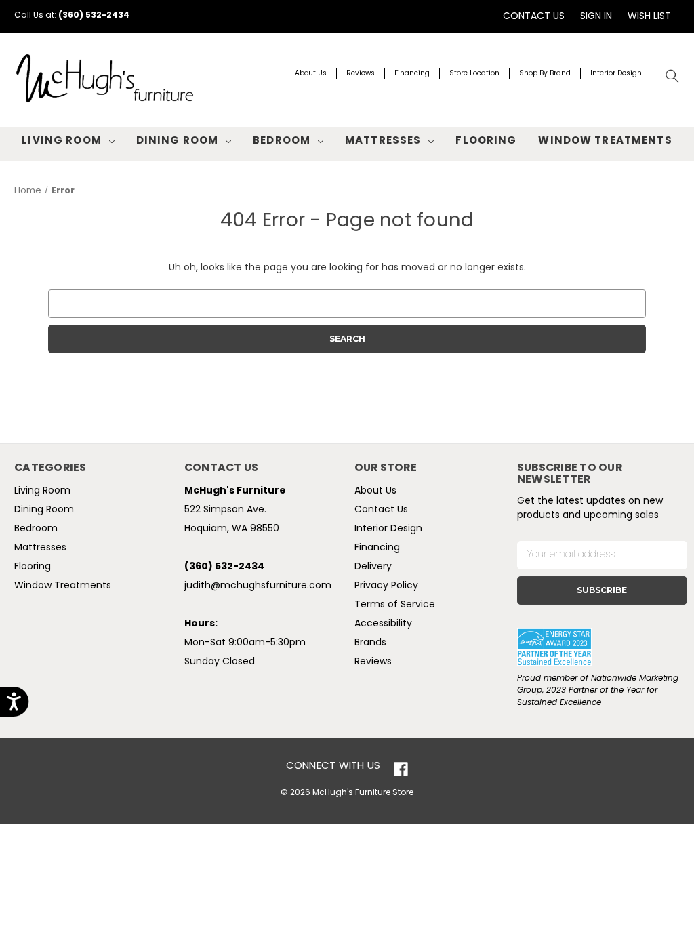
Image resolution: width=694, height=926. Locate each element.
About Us (311, 73)
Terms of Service (394, 605)
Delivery (373, 567)
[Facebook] (401, 769)
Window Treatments (605, 141)
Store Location (474, 73)
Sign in (596, 17)
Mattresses (383, 141)
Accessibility (383, 624)
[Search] (672, 76)
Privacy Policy (386, 586)
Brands (370, 643)
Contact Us (534, 17)
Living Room (61, 141)
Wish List (649, 17)
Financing (412, 73)
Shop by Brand (545, 73)
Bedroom (281, 141)
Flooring (485, 141)
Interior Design (616, 73)
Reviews (360, 73)
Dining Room (177, 141)
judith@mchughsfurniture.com (257, 586)
